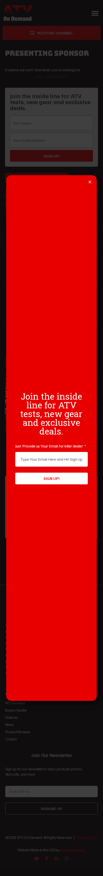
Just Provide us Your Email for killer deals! (49, 445)
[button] (90, 182)
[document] (51, 438)
